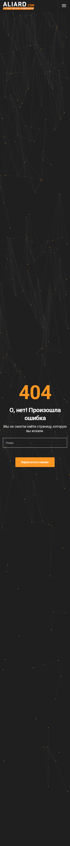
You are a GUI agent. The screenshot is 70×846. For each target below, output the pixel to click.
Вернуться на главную (35, 462)
